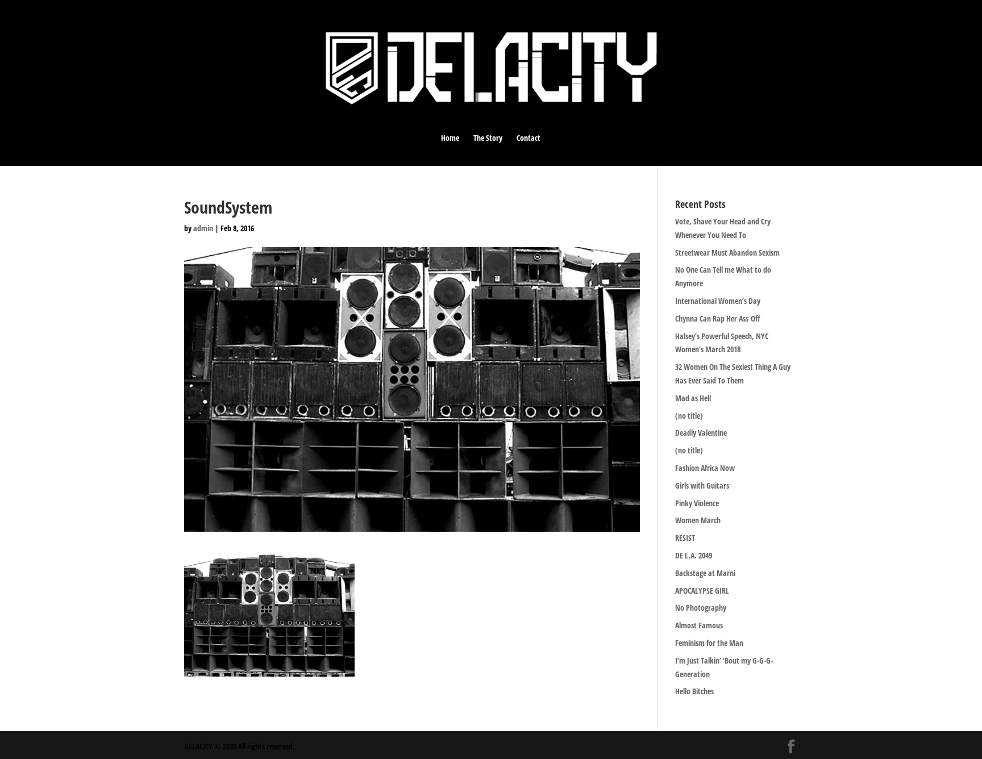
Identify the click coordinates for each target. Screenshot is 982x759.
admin (203, 228)
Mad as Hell (693, 398)
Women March (698, 520)
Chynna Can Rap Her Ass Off (717, 318)
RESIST (685, 537)
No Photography (700, 607)
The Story (487, 138)
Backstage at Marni (705, 573)
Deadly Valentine (701, 432)
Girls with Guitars (702, 485)
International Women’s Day (717, 300)
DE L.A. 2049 (693, 555)
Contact (528, 138)
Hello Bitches (694, 691)
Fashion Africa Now (705, 467)
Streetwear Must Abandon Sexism (727, 252)
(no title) (689, 415)
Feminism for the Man (709, 642)
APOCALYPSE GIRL (702, 590)
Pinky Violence (697, 503)
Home (450, 138)
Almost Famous (699, 625)
